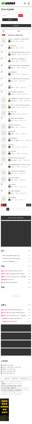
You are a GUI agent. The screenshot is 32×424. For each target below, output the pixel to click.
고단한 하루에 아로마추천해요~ (10, 282)
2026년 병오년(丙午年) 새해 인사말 (11, 255)
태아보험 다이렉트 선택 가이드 (13, 271)
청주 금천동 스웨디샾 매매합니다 (16, 118)
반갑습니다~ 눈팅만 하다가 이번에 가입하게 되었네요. (19, 39)
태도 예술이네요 (9, 321)
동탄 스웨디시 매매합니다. (14, 191)
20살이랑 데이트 (12, 45)
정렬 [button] (29, 205)
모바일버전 (23, 378)
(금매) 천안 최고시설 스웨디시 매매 (16, 158)
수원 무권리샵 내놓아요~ (14, 177)
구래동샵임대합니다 (13, 138)
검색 (10, 19)
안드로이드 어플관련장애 (9, 261)
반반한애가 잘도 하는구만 (12, 318)
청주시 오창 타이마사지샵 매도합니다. (17, 171)
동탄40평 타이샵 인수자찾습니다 (16, 92)
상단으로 (14, 378)
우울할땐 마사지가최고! (8, 279)
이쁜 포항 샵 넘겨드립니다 (14, 125)
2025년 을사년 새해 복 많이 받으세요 (11, 258)
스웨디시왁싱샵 (12, 184)
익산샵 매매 (11, 144)
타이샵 (19, 85)
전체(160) (16, 25)
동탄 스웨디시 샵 (12, 111)
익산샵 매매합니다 (12, 72)
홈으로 (7, 378)
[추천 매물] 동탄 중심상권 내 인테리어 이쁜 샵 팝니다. (19, 164)
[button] (2, 205)
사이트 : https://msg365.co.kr (8, 373)
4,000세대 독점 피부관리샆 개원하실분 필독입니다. (19, 65)
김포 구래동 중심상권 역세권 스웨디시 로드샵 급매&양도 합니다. (19, 52)
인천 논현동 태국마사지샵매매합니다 (17, 59)
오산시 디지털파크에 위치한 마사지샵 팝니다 (19, 78)
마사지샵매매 (8, 9)
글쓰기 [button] (21, 15)
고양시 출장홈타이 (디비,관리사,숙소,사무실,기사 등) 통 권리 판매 (19, 98)
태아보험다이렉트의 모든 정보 (14, 273)
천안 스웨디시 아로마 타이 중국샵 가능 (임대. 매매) (19, 105)
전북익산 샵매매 (12, 151)
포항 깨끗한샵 (11, 131)
